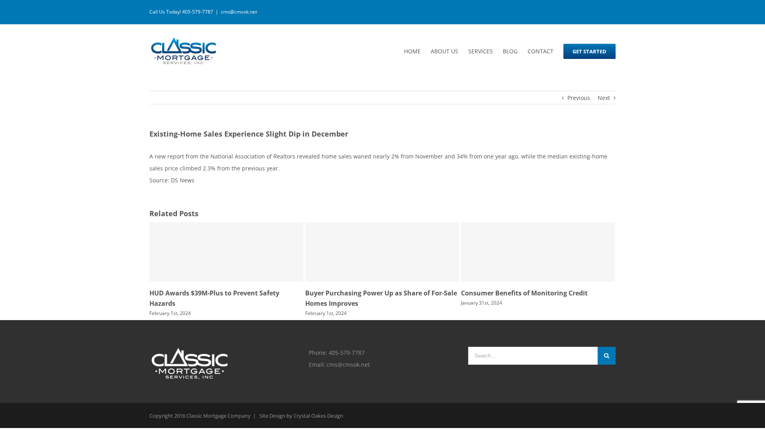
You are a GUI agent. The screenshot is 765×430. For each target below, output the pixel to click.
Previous (578, 98)
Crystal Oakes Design (318, 415)
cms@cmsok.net (239, 11)
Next (604, 98)
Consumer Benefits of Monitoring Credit (524, 293)
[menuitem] (417, 51)
